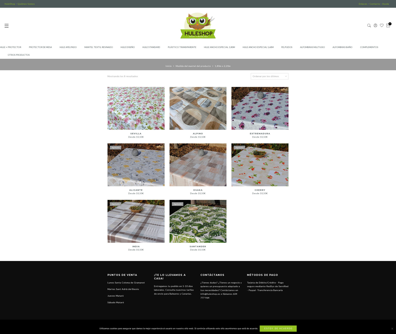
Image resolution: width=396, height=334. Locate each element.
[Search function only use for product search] (369, 25)
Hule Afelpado (68, 47)
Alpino (198, 133)
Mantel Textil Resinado (98, 47)
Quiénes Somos (26, 3)
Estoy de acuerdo (278, 328)
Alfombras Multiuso (312, 47)
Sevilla (136, 133)
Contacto (375, 3)
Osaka (198, 190)
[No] (392, 328)
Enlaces (363, 3)
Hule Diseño (128, 47)
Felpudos (286, 47)
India (136, 246)
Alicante (136, 190)
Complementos (369, 47)
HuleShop (10, 3)
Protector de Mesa (40, 47)
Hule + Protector (10, 47)
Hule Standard (151, 47)
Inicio (169, 66)
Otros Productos (19, 55)
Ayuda (385, 3)
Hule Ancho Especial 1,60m (258, 47)
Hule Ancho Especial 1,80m (219, 47)
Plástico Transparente (182, 47)
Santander (198, 246)
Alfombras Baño (342, 47)
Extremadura (260, 133)
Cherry (260, 190)
